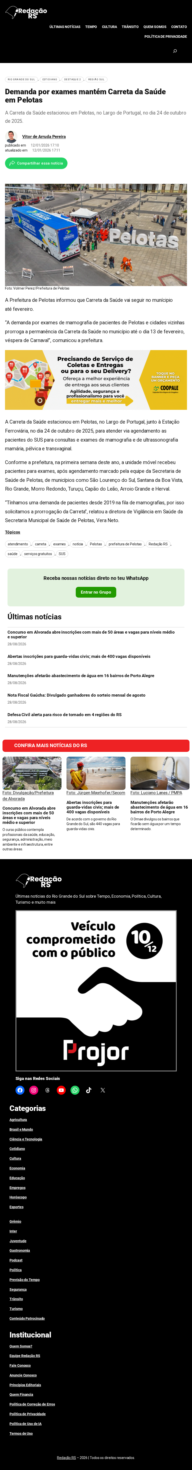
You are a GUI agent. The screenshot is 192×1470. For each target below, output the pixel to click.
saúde (13, 554)
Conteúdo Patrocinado (27, 1318)
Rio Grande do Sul (21, 79)
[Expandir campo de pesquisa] (175, 51)
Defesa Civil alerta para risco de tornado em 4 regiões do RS (65, 714)
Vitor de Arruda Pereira (44, 136)
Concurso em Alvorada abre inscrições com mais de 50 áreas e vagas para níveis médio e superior (91, 634)
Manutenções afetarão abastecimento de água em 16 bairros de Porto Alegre (81, 675)
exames (59, 544)
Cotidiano (49, 79)
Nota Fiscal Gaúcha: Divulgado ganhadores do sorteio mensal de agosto (77, 695)
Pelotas (96, 544)
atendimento (18, 544)
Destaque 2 (72, 79)
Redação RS (158, 544)
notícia (78, 544)
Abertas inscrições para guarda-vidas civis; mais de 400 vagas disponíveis (79, 656)
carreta (40, 544)
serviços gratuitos (38, 554)
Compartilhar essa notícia (40, 163)
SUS (62, 554)
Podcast (16, 1260)
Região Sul (96, 79)
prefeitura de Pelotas (125, 544)
